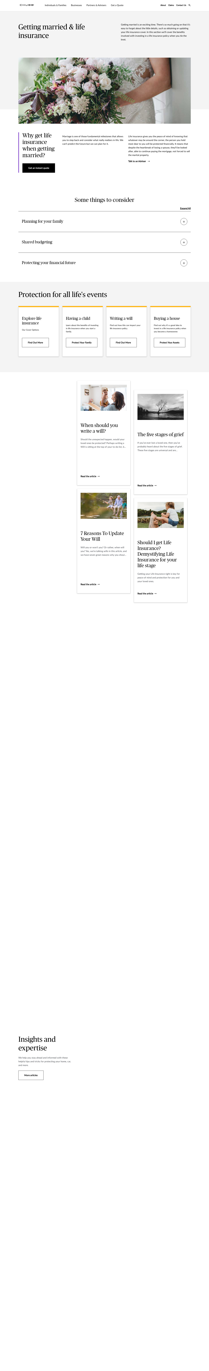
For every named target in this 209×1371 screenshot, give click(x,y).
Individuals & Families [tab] (55, 5)
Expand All (185, 208)
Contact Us (181, 5)
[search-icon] (189, 6)
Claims (171, 5)
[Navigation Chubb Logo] (27, 6)
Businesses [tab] (76, 5)
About (163, 5)
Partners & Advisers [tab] (96, 5)
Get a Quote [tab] (117, 5)
